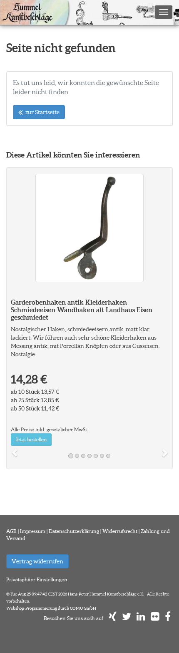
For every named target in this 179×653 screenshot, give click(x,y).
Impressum (32, 531)
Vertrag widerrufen (37, 561)
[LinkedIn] (141, 618)
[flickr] (155, 618)
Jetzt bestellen (31, 439)
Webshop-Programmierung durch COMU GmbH (51, 608)
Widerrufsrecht (119, 531)
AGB (11, 531)
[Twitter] (126, 618)
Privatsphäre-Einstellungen (36, 579)
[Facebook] (168, 618)
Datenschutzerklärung (74, 531)
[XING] (113, 618)
